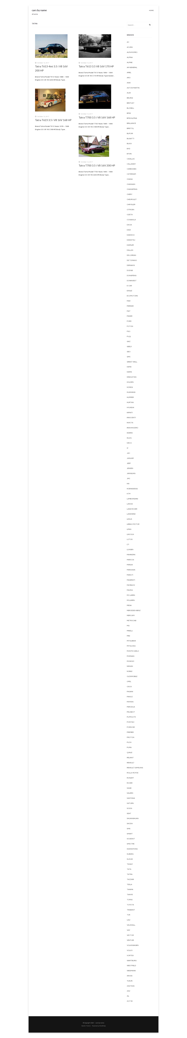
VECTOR (130, 935)
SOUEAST (131, 839)
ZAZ (128, 991)
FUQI (129, 336)
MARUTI (130, 575)
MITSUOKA (131, 646)
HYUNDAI (130, 407)
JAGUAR (130, 458)
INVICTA (130, 423)
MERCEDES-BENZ (134, 610)
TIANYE (130, 894)
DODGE (130, 270)
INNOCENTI (131, 417)
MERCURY (131, 615)
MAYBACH (131, 585)
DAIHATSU (131, 240)
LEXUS (129, 519)
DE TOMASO (132, 260)
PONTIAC (130, 722)
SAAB (129, 788)
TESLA (129, 884)
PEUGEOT (131, 712)
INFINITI (130, 412)
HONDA (130, 387)
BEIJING (130, 98)
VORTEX (130, 955)
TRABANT (131, 910)
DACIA (129, 225)
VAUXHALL (131, 925)
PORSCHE (131, 727)
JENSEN (130, 468)
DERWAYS (131, 265)
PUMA (129, 747)
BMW (129, 113)
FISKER (129, 316)
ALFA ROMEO (132, 52)
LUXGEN (130, 549)
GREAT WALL (132, 362)
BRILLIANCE (131, 123)
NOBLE (129, 671)
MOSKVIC (130, 661)
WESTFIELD (131, 965)
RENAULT (130, 763)
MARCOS (130, 560)
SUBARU (130, 854)
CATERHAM (131, 174)
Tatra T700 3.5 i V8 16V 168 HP (97, 117)
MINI (128, 636)
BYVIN (129, 154)
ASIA (129, 83)
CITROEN (130, 209)
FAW (128, 301)
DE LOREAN (131, 255)
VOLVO (130, 950)
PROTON (130, 737)
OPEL (129, 681)
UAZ (128, 920)
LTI (128, 544)
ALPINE (129, 62)
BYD (128, 149)
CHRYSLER (131, 204)
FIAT (128, 311)
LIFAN (129, 529)
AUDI (129, 93)
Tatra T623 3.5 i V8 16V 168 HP (53, 120)
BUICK (129, 143)
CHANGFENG (132, 189)
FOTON (130, 326)
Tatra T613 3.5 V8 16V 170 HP (96, 66)
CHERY (129, 194)
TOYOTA (130, 905)
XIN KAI (129, 976)
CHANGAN (131, 184)
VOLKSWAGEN (133, 945)
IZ (127, 448)
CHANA (130, 179)
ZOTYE (130, 1001)
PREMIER (130, 732)
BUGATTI (130, 138)
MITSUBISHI (131, 641)
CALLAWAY (131, 164)
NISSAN (130, 666)
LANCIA (130, 504)
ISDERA (130, 433)
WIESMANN (131, 971)
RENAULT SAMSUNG (135, 768)
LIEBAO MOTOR (133, 524)
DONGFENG (131, 275)
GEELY (129, 346)
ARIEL (129, 72)
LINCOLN (130, 534)
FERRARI (130, 306)
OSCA (129, 686)
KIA (128, 483)
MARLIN (130, 565)
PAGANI (130, 691)
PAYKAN (130, 702)
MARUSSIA (131, 570)
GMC (129, 357)
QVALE (129, 752)
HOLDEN (130, 382)
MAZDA (130, 590)
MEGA (129, 605)
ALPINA (130, 57)
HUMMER (130, 397)
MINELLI (130, 631)
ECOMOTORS (132, 296)
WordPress (102, 1026)
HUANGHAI (131, 392)
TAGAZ (130, 864)
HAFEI (129, 367)
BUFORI (130, 133)
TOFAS (130, 900)
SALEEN (130, 793)
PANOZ (130, 697)
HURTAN (130, 402)
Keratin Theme (86, 1026)
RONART (130, 778)
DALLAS (130, 250)
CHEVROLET (132, 199)
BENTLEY (130, 103)
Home (151, 10)
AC (128, 42)
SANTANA (131, 798)
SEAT (129, 813)
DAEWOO (131, 235)
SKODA (130, 823)
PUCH (129, 742)
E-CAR (129, 286)
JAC (128, 453)
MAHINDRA (131, 554)
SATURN (130, 803)
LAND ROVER (132, 509)
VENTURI (130, 940)
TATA (129, 869)
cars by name (39, 10)
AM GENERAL (132, 67)
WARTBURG (131, 960)
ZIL (128, 996)
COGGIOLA (131, 220)
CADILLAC (131, 159)
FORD (129, 321)
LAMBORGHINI (132, 499)
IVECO (129, 443)
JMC (128, 478)
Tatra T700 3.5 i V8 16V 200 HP (97, 165)
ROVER (129, 783)
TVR (128, 915)
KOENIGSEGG (132, 489)
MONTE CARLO (133, 651)
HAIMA (129, 372)
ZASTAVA (131, 986)
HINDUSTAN (131, 377)
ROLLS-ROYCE (132, 773)
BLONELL (130, 108)
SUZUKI (130, 859)
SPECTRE (130, 844)
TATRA (129, 874)
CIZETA (130, 214)
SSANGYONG (132, 849)
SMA (128, 828)
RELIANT (130, 757)
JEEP (129, 463)
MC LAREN (131, 595)
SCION (129, 808)
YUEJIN (129, 981)
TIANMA (130, 889)
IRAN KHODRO (132, 428)
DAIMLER (130, 245)
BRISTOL (130, 128)
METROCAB (131, 620)
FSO (128, 331)
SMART (130, 834)
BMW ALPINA (132, 118)
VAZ (128, 930)
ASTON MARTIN (133, 88)
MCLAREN (131, 600)
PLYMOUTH (131, 717)
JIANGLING (131, 473)
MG (128, 626)
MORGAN (130, 656)
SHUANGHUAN (133, 818)
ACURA (130, 47)
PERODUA (131, 707)
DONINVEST (131, 280)
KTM (128, 494)
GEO (129, 352)
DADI (129, 230)
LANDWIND (131, 514)
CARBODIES (131, 169)
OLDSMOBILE (132, 676)
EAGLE (129, 291)
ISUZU (129, 438)
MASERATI (131, 580)
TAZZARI (130, 879)
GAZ (128, 341)
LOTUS (130, 539)
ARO (129, 78)
